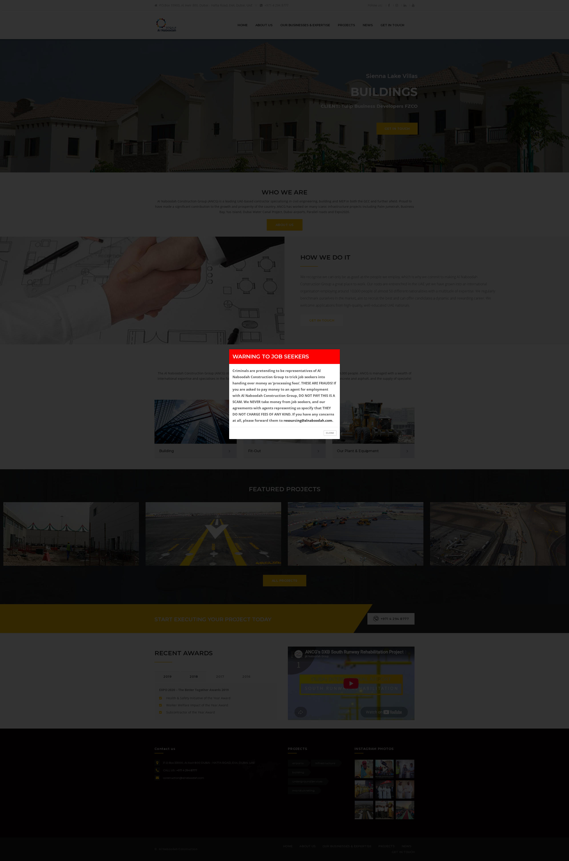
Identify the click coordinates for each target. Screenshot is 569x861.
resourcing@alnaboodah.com (308, 420)
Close (330, 432)
